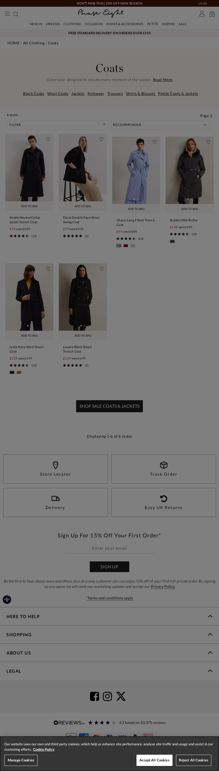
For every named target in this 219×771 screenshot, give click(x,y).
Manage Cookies (21, 760)
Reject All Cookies (193, 760)
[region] (109, 753)
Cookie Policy (43, 749)
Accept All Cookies (154, 760)
